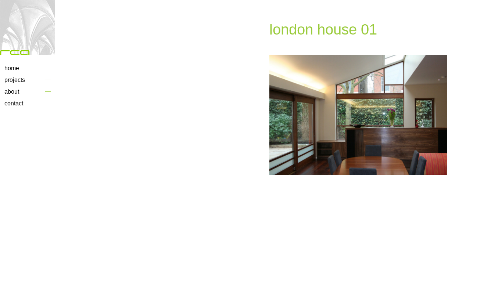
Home (11, 68)
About (11, 91)
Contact (13, 103)
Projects (14, 80)
